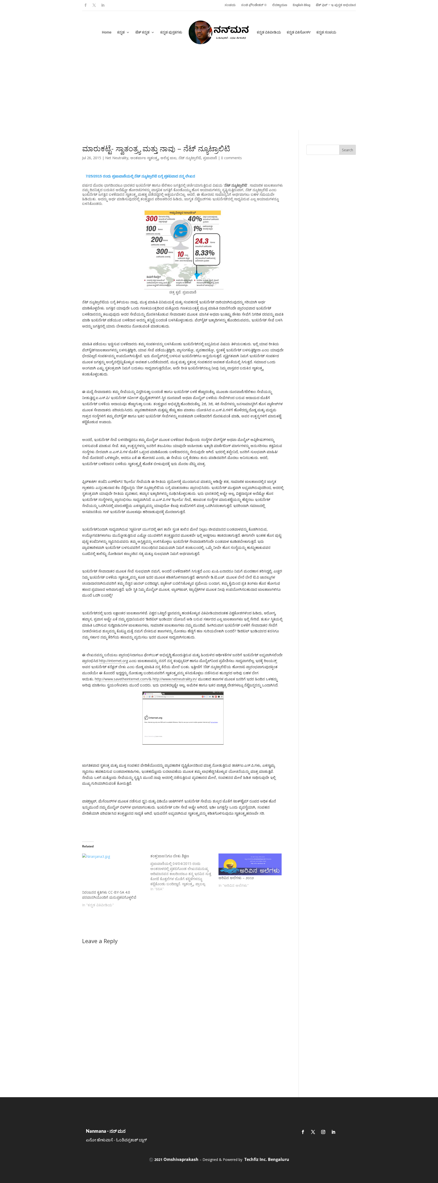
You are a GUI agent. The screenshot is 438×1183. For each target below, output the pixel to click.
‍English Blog (301, 5)
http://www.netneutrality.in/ (175, 679)
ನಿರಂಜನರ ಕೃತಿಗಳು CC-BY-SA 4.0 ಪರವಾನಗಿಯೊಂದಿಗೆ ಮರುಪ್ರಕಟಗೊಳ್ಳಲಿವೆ (109, 895)
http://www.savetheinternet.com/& (123, 679)
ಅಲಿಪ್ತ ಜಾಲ (168, 157)
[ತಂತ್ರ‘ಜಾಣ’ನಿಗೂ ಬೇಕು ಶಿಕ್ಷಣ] (184, 872)
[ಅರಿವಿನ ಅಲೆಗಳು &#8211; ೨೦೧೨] (250, 864)
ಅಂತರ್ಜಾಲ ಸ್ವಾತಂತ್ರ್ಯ (144, 157)
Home (107, 32)
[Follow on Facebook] (85, 5)
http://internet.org (113, 660)
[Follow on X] (94, 5)
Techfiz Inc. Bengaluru (266, 1159)
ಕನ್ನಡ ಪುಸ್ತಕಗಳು (171, 32)
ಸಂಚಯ (230, 5)
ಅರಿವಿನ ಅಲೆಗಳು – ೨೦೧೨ (236, 877)
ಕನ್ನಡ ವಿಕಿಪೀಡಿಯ (269, 32)
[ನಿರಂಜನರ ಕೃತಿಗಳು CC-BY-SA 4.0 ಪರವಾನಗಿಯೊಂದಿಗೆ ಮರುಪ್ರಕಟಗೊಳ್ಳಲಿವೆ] (113, 871)
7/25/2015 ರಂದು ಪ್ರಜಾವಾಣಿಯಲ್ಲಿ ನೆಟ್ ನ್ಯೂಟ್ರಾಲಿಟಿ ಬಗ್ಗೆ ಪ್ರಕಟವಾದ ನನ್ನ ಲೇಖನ (140, 176)
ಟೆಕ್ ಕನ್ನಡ (142, 32)
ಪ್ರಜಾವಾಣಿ (210, 157)
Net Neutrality (116, 157)
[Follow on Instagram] (323, 1132)
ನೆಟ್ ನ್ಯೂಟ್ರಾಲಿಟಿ (189, 157)
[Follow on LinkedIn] (102, 5)
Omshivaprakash (180, 1159)
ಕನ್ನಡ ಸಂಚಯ (326, 32)
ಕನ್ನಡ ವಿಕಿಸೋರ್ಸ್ (299, 32)
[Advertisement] (219, 91)
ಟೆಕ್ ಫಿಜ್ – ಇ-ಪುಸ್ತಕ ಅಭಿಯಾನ (336, 5)
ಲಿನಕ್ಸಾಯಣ (279, 5)
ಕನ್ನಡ (121, 32)
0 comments (231, 157)
